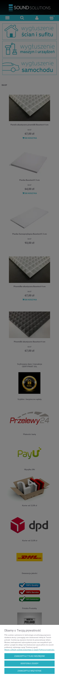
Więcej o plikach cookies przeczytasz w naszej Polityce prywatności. (29, 650)
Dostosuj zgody (29, 663)
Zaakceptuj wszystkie (29, 671)
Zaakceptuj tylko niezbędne (29, 656)
